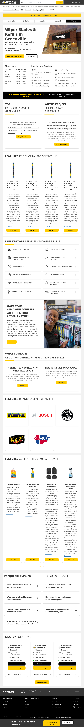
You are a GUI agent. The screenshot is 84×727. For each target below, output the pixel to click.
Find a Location (42, 682)
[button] (23, 249)
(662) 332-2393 (14, 658)
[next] (48, 567)
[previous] (36, 567)
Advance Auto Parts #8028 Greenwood (67, 647)
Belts (67, 6)
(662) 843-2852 (39, 658)
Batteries (5, 6)
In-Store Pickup (56, 707)
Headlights (33, 6)
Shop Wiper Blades (23, 137)
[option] (13, 197)
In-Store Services (57, 704)
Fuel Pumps (25, 6)
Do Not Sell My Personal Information (62, 717)
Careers (27, 704)
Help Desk (5, 707)
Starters (57, 6)
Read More (12, 342)
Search (59, 2)
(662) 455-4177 (65, 658)
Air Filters (45, 6)
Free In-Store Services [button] (14, 674)
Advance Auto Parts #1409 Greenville (16, 647)
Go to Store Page (16, 668)
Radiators (62, 6)
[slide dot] (40, 566)
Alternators (18, 6)
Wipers (80, 6)
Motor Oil (39, 6)
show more (9, 226)
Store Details (11, 21)
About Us (27, 702)
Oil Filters (51, 6)
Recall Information (8, 702)
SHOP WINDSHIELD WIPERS (14, 56)
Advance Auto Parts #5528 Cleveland (41, 647)
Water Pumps (73, 6)
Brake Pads (11, 6)
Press (26, 707)
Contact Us (6, 704)
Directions (32, 56)
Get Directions (17, 664)
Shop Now (13, 230)
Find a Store (55, 702)
